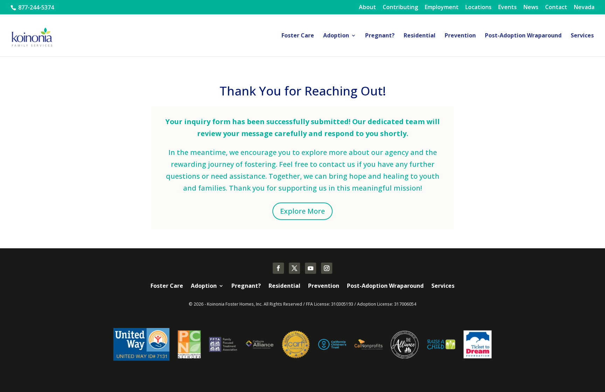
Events (507, 7)
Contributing (400, 7)
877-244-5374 (35, 7)
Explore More (302, 211)
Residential (420, 36)
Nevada (584, 7)
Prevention (460, 36)
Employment (442, 7)
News (530, 7)
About (367, 7)
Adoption (336, 36)
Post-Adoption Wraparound (523, 36)
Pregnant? (380, 36)
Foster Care (297, 36)
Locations (478, 7)
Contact (556, 7)
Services (582, 36)
